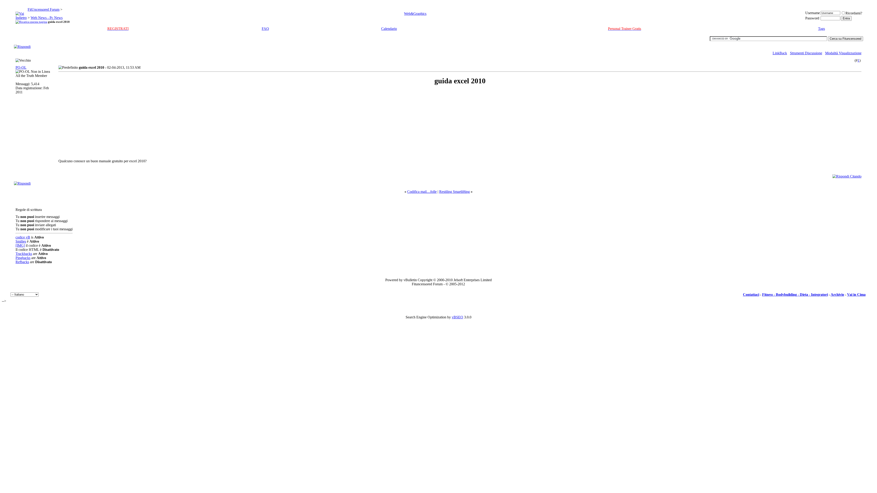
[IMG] (20, 245)
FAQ (265, 29)
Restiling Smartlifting (454, 192)
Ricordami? (853, 13)
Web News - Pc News (47, 18)
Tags (821, 29)
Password (812, 18)
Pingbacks (23, 258)
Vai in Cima (856, 294)
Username (812, 13)
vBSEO (457, 317)
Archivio (837, 294)
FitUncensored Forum (43, 9)
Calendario (389, 29)
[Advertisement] (99, 122)
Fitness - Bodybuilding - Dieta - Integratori (795, 294)
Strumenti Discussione (806, 53)
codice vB (23, 237)
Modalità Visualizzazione (843, 53)
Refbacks (22, 262)
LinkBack (780, 53)
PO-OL (21, 67)
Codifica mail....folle (422, 192)
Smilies (21, 241)
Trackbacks (24, 254)
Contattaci (751, 294)
